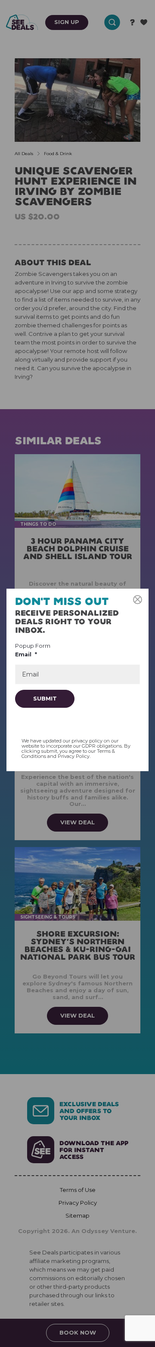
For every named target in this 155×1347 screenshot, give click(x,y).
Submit (45, 698)
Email (26, 654)
